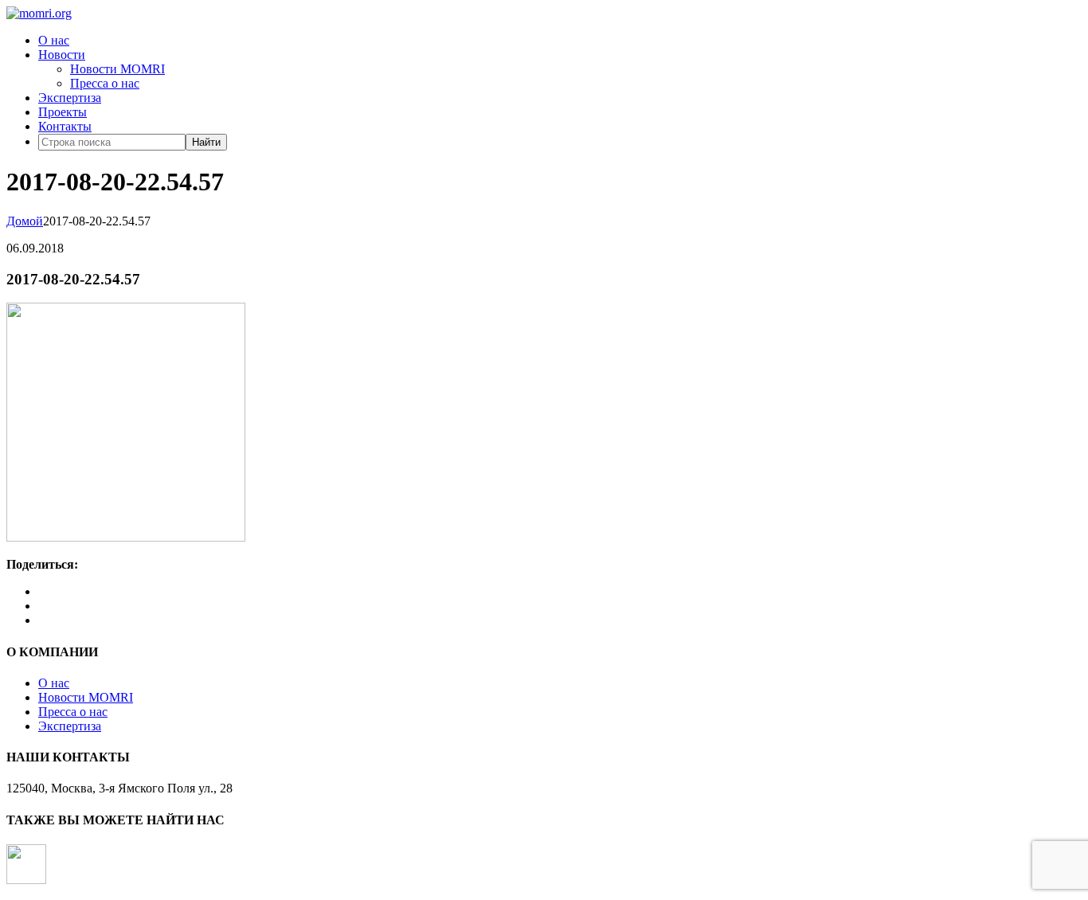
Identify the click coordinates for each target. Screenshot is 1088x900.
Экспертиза (69, 97)
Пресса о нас (104, 83)
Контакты (65, 126)
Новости (61, 54)
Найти (206, 142)
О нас (53, 40)
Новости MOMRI (117, 69)
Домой (24, 221)
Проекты (62, 112)
